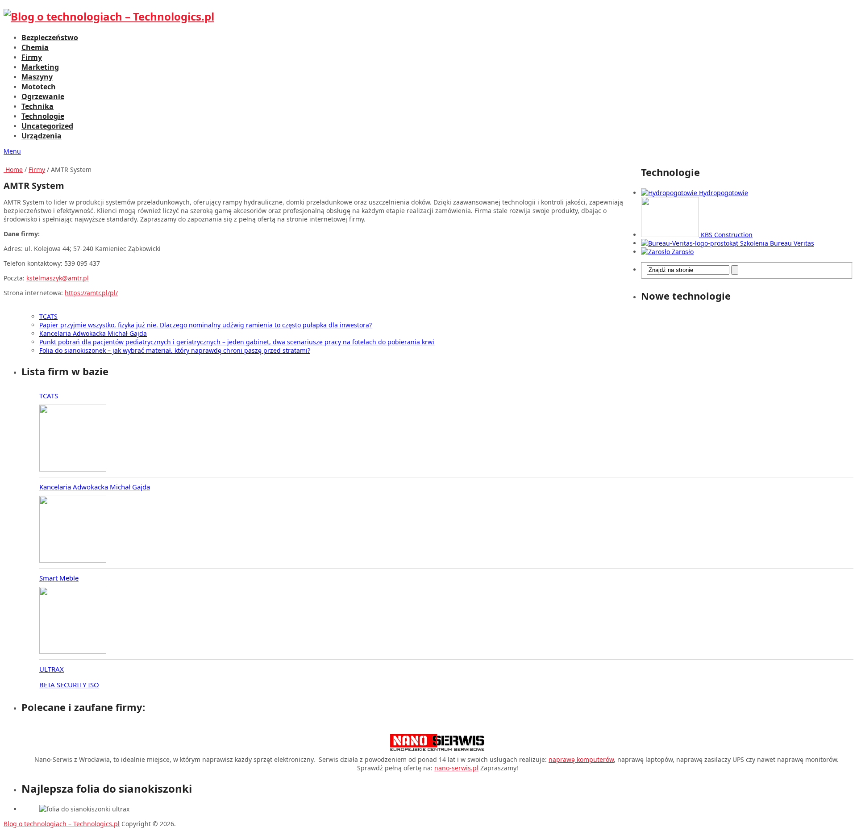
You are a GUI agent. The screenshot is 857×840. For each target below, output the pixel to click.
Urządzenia (41, 136)
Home (13, 169)
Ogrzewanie (42, 96)
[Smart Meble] (72, 621)
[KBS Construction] (671, 234)
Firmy (31, 57)
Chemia (35, 47)
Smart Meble (59, 577)
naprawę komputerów (581, 759)
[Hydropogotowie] (670, 192)
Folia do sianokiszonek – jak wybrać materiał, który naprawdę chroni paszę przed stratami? (174, 350)
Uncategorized (47, 126)
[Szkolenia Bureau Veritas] (690, 243)
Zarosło (683, 251)
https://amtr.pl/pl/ (91, 292)
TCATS (48, 316)
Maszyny (37, 77)
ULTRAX (51, 668)
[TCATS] (72, 439)
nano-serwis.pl (456, 768)
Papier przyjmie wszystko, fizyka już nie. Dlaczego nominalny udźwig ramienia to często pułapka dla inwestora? (205, 325)
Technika (37, 106)
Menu (12, 151)
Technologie (42, 116)
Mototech (38, 87)
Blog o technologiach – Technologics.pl (62, 823)
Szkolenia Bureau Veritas (777, 243)
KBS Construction (727, 234)
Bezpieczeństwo (49, 37)
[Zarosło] (656, 251)
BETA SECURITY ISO (69, 684)
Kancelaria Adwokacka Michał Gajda (93, 333)
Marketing (40, 67)
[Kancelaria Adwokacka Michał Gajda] (72, 530)
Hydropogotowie (723, 192)
